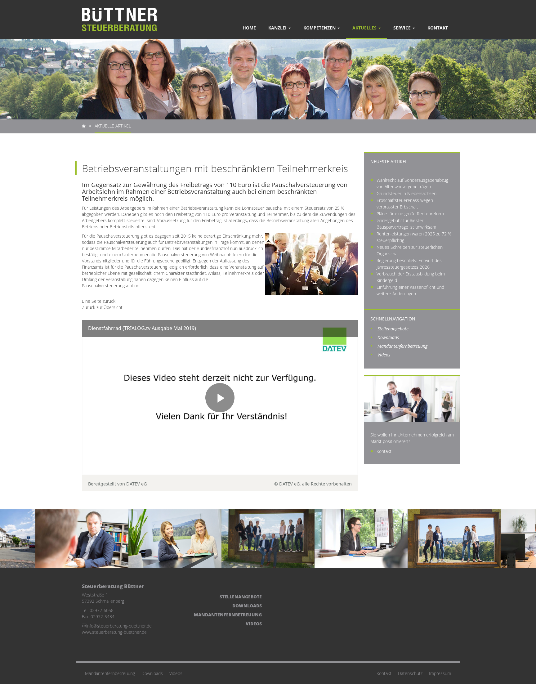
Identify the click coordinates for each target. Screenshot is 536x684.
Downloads (388, 337)
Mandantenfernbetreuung (402, 346)
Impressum (440, 673)
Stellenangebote (393, 329)
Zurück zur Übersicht (102, 307)
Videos (383, 355)
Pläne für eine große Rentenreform (410, 214)
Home (249, 28)
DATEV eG (136, 484)
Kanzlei (278, 28)
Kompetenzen (320, 28)
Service (402, 28)
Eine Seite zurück (98, 301)
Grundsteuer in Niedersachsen (406, 193)
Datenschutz (410, 673)
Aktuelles (365, 28)
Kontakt (437, 28)
